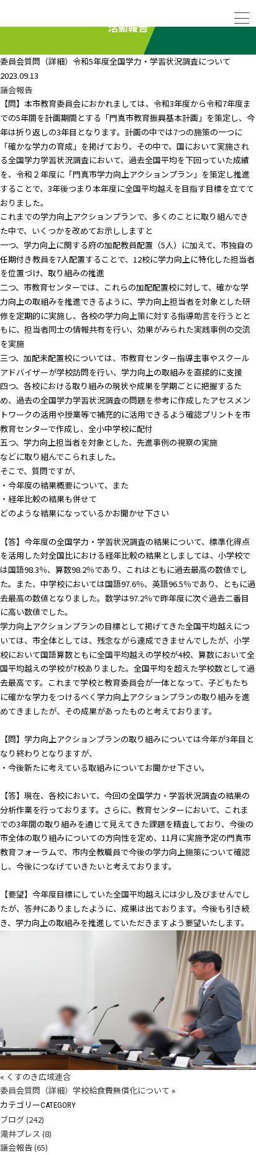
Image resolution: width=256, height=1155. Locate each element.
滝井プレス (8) (26, 1133)
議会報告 (16, 90)
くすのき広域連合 (38, 1076)
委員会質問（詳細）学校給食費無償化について (85, 1090)
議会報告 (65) (24, 1147)
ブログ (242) (22, 1119)
